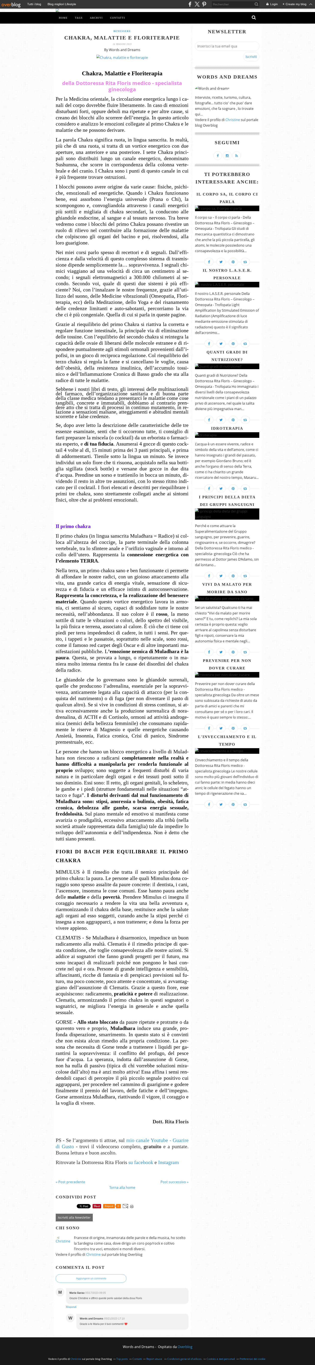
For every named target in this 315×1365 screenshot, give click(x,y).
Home (63, 18)
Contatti (117, 18)
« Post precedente (70, 1182)
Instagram (168, 1162)
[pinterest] (204, 4)
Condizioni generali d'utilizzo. (184, 1359)
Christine (93, 1254)
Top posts (122, 1359)
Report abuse (154, 1359)
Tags (79, 18)
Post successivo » (174, 1182)
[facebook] (190, 4)
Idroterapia (227, 428)
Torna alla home (122, 1187)
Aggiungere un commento (91, 1278)
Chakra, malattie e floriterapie (122, 38)
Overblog (185, 1346)
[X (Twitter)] (197, 4)
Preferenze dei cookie (253, 1359)
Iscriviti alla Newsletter (74, 1217)
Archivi (96, 18)
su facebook (140, 1162)
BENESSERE (122, 31)
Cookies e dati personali (221, 1359)
